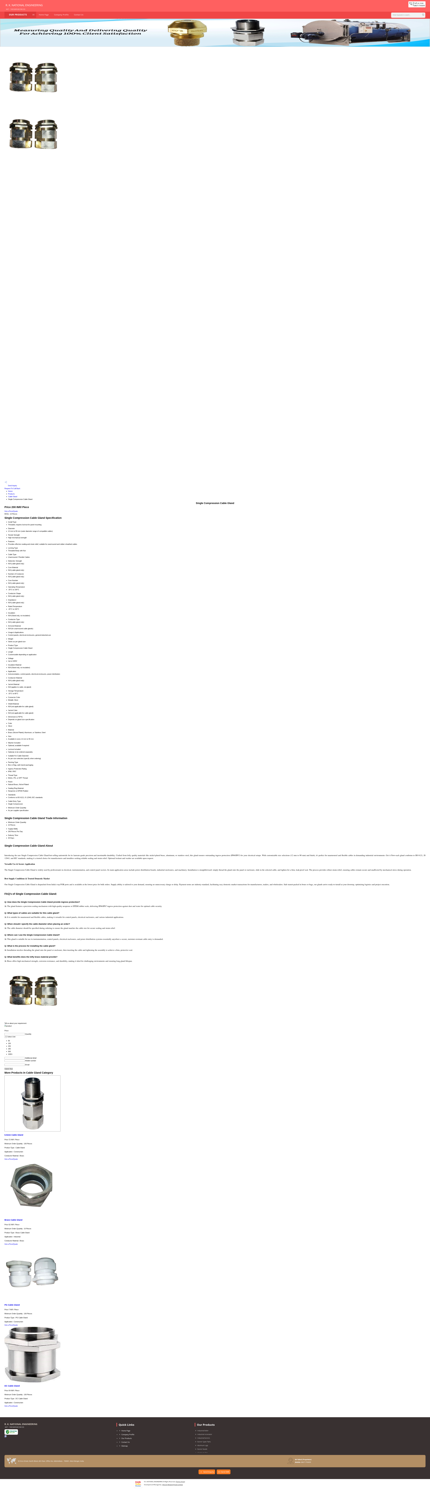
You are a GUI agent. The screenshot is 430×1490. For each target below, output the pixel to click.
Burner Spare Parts (204, 1442)
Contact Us (78, 15)
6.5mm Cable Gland (13, 1135)
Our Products (18, 14)
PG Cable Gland (12, 1305)
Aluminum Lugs (202, 1445)
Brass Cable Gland (13, 1220)
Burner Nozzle (202, 1449)
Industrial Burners (203, 1438)
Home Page (44, 15)
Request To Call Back (12, 488)
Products (11, 494)
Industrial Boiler (202, 1431)
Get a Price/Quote (11, 511)
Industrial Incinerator (204, 1434)
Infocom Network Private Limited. (172, 1485)
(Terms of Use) (180, 1482)
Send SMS (225, 1472)
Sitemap (124, 1446)
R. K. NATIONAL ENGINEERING (24, 6)
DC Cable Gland (12, 1386)
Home (10, 491)
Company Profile (61, 15)
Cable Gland (12, 496)
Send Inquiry (12, 486)
